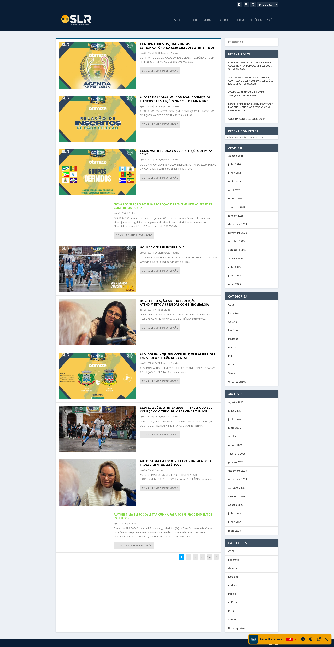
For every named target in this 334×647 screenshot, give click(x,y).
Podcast (133, 213)
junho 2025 (234, 275)
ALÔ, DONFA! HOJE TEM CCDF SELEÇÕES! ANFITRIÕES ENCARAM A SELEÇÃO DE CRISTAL (177, 356)
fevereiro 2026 (236, 207)
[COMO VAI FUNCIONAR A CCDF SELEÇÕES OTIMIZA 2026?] (97, 172)
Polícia (239, 20)
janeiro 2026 (235, 215)
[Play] (303, 639)
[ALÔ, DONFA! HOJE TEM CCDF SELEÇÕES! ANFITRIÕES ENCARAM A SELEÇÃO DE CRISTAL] (97, 376)
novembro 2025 (237, 232)
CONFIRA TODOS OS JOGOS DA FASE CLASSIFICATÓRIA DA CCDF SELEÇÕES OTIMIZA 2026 (177, 46)
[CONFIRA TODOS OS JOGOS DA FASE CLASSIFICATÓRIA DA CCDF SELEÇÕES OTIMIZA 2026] (97, 65)
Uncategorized (237, 381)
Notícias (175, 52)
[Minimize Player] (326, 639)
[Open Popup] (318, 639)
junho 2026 (234, 173)
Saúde (271, 20)
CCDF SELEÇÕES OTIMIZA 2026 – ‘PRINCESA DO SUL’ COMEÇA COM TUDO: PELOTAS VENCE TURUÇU (176, 409)
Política (255, 20)
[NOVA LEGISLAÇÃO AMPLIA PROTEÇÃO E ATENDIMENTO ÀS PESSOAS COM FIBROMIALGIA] (97, 322)
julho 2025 (234, 267)
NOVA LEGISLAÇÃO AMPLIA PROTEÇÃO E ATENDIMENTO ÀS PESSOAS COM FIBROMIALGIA (163, 206)
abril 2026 (234, 190)
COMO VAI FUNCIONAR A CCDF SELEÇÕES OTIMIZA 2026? (176, 152)
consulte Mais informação (160, 71)
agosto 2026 (235, 155)
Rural (208, 20)
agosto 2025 (235, 258)
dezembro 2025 (237, 224)
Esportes (179, 20)
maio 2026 (234, 181)
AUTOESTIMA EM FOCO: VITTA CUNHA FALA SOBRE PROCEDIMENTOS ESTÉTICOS (176, 463)
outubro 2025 (236, 241)
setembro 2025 (237, 249)
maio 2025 (234, 284)
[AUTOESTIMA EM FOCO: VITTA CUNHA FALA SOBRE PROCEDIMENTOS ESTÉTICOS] (97, 482)
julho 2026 (234, 164)
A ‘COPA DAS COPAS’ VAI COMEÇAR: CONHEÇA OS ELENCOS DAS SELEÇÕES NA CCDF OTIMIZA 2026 (175, 99)
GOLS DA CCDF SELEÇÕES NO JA (162, 247)
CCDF (195, 20)
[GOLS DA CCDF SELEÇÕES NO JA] (97, 269)
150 (209, 556)
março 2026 (235, 198)
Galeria (223, 20)
